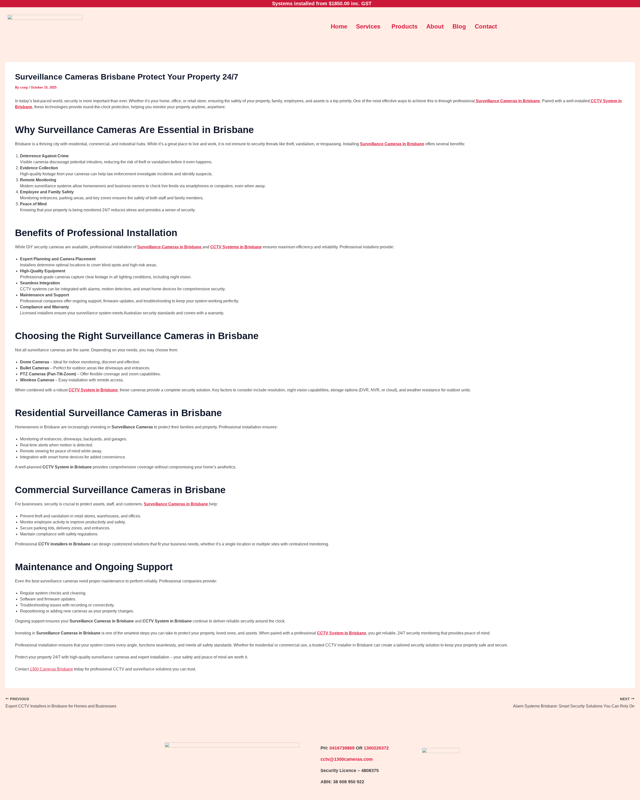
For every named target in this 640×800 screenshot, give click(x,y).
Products (405, 26)
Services (368, 26)
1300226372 (376, 747)
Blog (459, 26)
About (435, 26)
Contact (486, 26)
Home (339, 26)
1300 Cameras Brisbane (51, 669)
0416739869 (342, 747)
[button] (369, 26)
